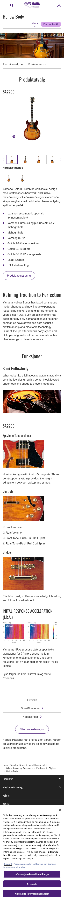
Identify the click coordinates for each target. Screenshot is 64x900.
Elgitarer (53, 768)
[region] (32, 852)
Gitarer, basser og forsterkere (19, 768)
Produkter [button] (8, 779)
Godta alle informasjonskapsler (32, 893)
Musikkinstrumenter (38, 765)
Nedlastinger (30, 717)
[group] (12, 159)
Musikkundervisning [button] (13, 787)
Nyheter (6, 795)
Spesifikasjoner (30, 708)
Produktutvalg (11, 64)
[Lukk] (60, 810)
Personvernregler (22, 863)
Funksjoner (35, 64)
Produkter (40, 768)
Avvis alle (32, 884)
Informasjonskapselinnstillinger (32, 874)
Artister (6, 804)
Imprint (8, 863)
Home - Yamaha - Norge (14, 765)
